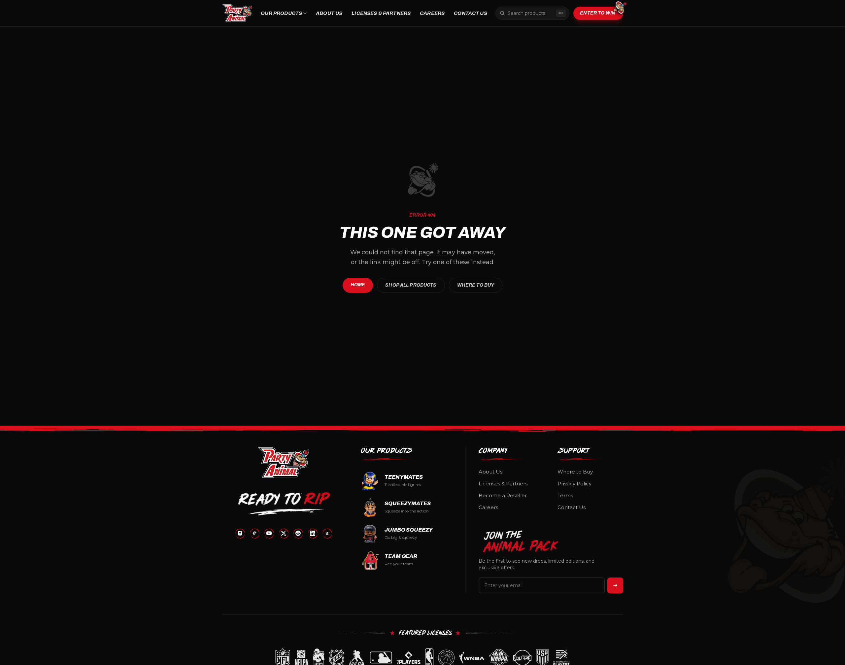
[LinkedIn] (313, 533)
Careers (432, 13)
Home (358, 284)
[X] (283, 533)
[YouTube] (269, 533)
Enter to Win (597, 13)
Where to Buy (475, 285)
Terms (565, 495)
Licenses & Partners (381, 13)
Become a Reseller (503, 495)
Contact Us (470, 13)
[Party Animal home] (237, 13)
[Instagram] (240, 533)
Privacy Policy (575, 483)
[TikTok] (254, 533)
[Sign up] (615, 585)
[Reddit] (298, 533)
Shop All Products (410, 285)
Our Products (281, 13)
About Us (329, 13)
